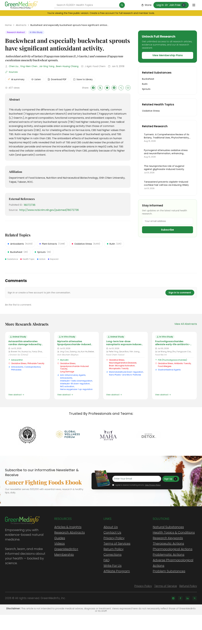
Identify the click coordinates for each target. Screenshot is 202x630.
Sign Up (168, 478)
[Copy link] (121, 87)
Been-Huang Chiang (67, 66)
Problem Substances (169, 571)
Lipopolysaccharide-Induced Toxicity (74, 367)
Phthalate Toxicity (35, 363)
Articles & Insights (67, 527)
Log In (160, 5)
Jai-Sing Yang (46, 66)
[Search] (122, 5)
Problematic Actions (168, 554)
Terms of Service (165, 586)
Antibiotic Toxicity (182, 363)
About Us (111, 527)
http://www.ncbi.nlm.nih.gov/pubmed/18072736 (49, 210)
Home (8, 25)
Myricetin (64, 360)
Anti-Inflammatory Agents (73, 375)
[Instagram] (173, 598)
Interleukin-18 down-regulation (75, 383)
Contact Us (112, 532)
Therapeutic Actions (168, 543)
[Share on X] (100, 87)
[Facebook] (180, 598)
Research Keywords (168, 538)
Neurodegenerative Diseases (123, 362)
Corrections (113, 554)
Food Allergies (164, 366)
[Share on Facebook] (93, 87)
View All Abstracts (185, 324)
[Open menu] (194, 5)
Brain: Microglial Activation (122, 365)
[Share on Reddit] (114, 87)
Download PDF (58, 79)
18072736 (29, 205)
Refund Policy (188, 586)
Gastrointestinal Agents (169, 369)
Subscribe (167, 230)
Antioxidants (17, 367)
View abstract (15, 394)
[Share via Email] (128, 87)
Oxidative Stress (19, 363)
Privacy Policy (114, 538)
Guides (59, 538)
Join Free (175, 5)
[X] (194, 598)
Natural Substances (168, 527)
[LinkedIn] (187, 598)
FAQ (107, 560)
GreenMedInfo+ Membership (66, 552)
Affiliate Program (117, 571)
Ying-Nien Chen (28, 66)
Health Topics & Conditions (174, 532)
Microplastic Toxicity (119, 368)
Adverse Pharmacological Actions (173, 563)
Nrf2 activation (67, 386)
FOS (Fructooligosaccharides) (172, 360)
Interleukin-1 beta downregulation (76, 380)
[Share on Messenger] (107, 87)
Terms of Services (117, 543)
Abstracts (21, 25)
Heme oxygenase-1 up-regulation (76, 389)
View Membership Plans (167, 55)
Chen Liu (13, 66)
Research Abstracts (69, 532)
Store (148, 5)
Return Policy (114, 549)
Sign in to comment (180, 292)
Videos (59, 543)
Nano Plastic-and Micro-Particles (125, 374)
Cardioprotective (32, 367)
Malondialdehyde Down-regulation (126, 372)
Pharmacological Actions (172, 549)
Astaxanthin (17, 360)
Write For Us (113, 565)
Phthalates (16, 369)
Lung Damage (67, 371)
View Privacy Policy (152, 485)
